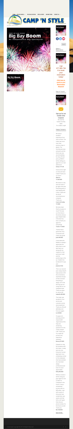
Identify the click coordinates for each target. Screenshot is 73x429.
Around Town (49, 14)
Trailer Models (20, 14)
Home (14, 14)
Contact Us (56, 14)
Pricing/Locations (31, 14)
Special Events (41, 14)
